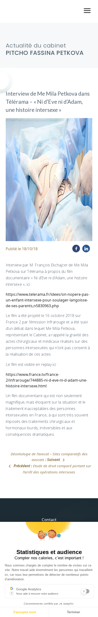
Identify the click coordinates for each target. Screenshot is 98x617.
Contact (49, 519)
